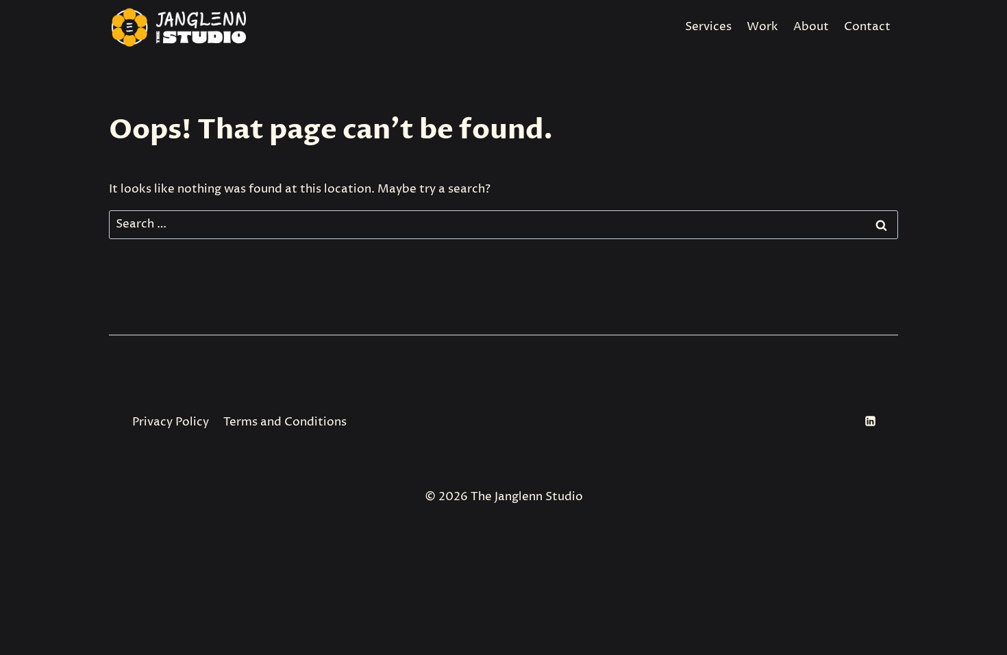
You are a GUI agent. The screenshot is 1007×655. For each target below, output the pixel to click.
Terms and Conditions (285, 422)
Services (708, 26)
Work (762, 26)
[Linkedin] (870, 420)
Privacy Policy (170, 422)
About (811, 26)
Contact (867, 26)
